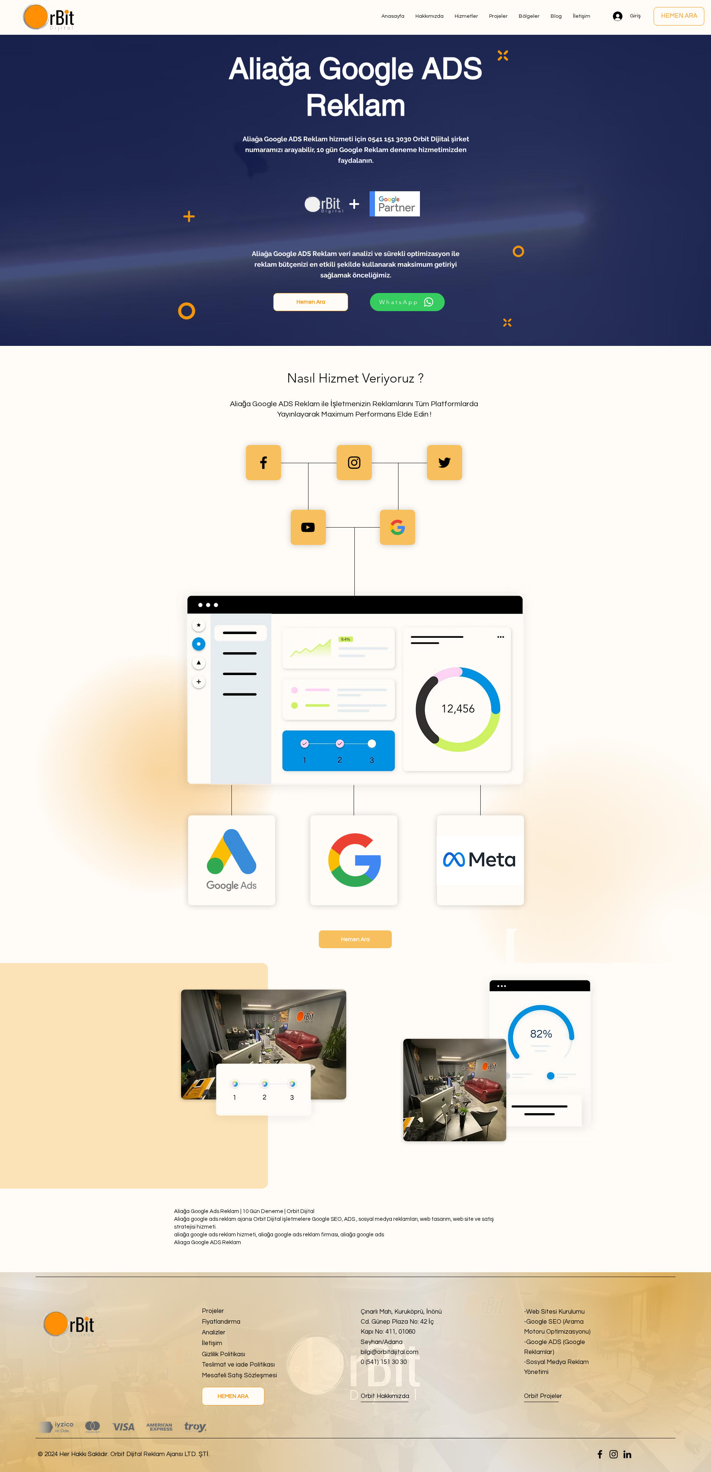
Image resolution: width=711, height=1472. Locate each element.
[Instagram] (613, 1454)
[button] (529, 16)
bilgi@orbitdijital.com (389, 1352)
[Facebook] (599, 1454)
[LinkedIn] (627, 1454)
